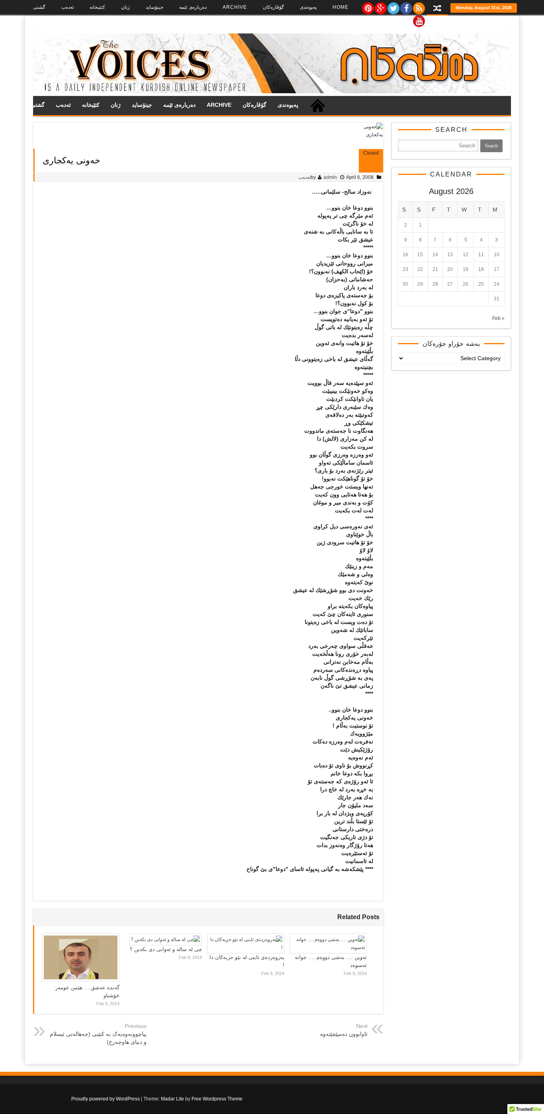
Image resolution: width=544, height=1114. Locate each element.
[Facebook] (405, 6)
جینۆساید (154, 7)
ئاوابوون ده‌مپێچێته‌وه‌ (344, 1034)
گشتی (39, 7)
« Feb (498, 318)
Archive (235, 7)
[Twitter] (393, 6)
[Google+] (380, 6)
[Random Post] (437, 9)
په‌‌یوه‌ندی (308, 7)
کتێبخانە (97, 7)
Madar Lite (172, 1099)
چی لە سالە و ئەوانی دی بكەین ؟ (166, 949)
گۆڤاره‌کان (273, 7)
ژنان (125, 7)
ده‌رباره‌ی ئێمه (193, 7)
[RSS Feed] (418, 6)
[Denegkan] (272, 91)
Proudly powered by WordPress (105, 1099)
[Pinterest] (367, 6)
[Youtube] (418, 19)
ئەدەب (67, 7)
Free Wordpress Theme (217, 1099)
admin (330, 177)
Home (340, 7)
